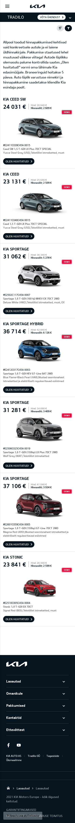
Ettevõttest (15, 730)
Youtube (19, 745)
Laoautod (13, 681)
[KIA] (37, 6)
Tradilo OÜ (34, 755)
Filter (68, 28)
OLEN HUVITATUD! (17, 161)
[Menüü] (7, 6)
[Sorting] (60, 28)
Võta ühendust (50, 17)
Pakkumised (15, 705)
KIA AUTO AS (13, 755)
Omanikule (14, 693)
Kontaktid (13, 717)
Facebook (8, 745)
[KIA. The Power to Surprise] (16, 664)
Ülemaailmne (14, 760)
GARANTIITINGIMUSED (21, 810)
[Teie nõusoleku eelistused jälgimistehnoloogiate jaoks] (22, 816)
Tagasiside (52, 755)
